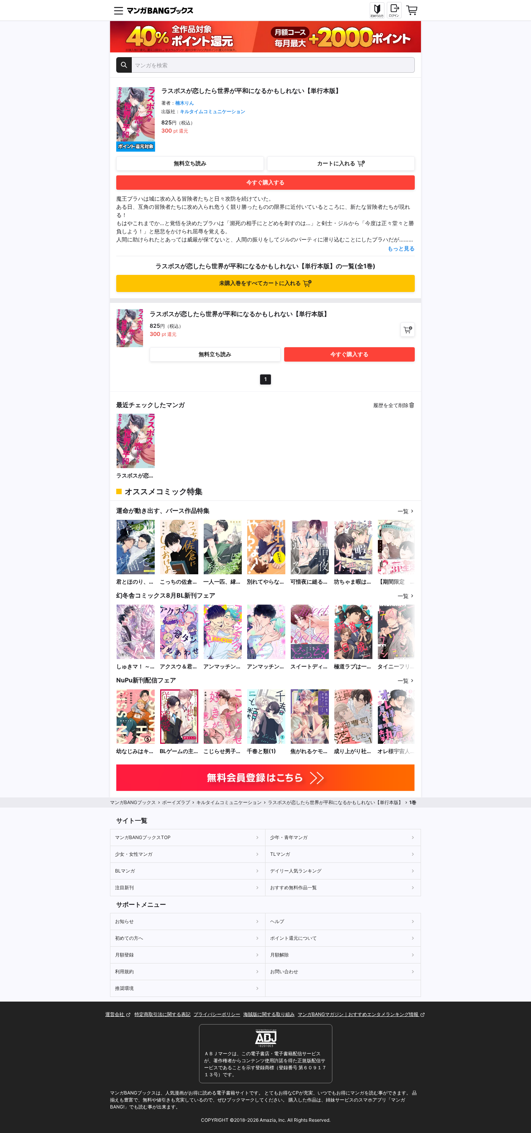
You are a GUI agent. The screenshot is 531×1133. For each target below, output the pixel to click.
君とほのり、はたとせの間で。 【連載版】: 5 (135, 582)
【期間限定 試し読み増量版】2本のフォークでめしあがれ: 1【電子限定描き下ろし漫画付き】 (396, 582)
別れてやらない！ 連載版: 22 (264, 582)
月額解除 (279, 955)
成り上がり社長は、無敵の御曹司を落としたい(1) (353, 751)
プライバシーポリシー (217, 1014)
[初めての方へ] (377, 10)
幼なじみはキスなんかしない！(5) (135, 751)
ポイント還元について (293, 938)
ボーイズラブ (176, 802)
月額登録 (124, 955)
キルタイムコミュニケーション (212, 111)
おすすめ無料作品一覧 (293, 887)
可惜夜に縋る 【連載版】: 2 (309, 582)
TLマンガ (280, 854)
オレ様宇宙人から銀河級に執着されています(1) (396, 751)
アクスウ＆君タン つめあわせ (179, 666)
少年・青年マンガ (288, 837)
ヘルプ (277, 921)
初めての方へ (129, 938)
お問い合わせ (284, 971)
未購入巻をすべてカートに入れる (260, 283)
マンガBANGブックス (133, 802)
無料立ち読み (190, 163)
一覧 (403, 511)
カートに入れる (336, 163)
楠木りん (184, 103)
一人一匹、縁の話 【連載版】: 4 (222, 582)
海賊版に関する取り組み (269, 1014)
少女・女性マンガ (133, 854)
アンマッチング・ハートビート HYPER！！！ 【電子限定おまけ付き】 (222, 666)
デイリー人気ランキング (295, 871)
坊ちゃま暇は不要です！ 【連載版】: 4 (353, 582)
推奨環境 (124, 988)
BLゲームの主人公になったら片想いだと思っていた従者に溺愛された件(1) (179, 751)
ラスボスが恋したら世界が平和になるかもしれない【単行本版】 (135, 475)
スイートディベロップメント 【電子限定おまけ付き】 (309, 666)
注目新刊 (124, 887)
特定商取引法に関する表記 (162, 1014)
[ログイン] (394, 10)
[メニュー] (118, 10)
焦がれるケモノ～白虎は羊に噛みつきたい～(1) (309, 751)
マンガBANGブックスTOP (143, 837)
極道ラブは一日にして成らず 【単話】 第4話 (353, 666)
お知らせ (124, 921)
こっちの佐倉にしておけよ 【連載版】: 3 (179, 582)
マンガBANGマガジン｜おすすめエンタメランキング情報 (358, 1014)
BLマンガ (125, 871)
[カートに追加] (407, 329)
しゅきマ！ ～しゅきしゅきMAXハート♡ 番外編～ (133, 666)
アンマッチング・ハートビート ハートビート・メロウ (266, 666)
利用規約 (124, 971)
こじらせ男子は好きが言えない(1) (222, 751)
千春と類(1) (261, 751)
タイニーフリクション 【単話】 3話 (396, 666)
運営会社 (115, 1014)
